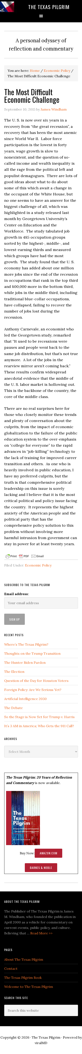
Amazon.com (48, 853)
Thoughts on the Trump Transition (32, 653)
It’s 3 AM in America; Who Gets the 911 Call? (39, 726)
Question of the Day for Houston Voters (36, 681)
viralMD (41, 1043)
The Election (14, 671)
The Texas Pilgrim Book (23, 977)
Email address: (16, 594)
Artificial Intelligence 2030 (25, 699)
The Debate (13, 708)
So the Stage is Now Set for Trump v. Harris (39, 717)
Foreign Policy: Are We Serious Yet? (32, 690)
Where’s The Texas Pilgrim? (26, 644)
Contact (10, 968)
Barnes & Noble (41, 867)
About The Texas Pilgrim (23, 959)
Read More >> (41, 933)
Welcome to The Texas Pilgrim (28, 987)
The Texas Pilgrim (49, 7)
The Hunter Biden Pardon (25, 662)
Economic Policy (38, 565)
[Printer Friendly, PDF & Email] (24, 556)
